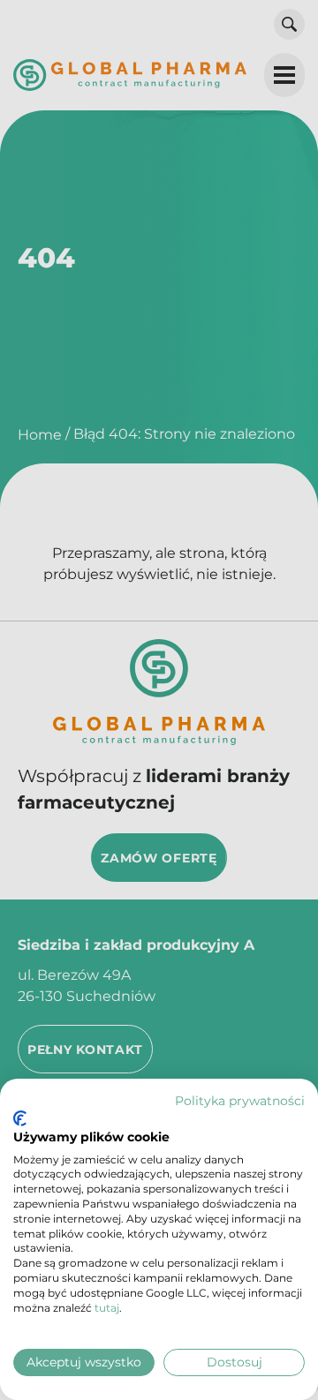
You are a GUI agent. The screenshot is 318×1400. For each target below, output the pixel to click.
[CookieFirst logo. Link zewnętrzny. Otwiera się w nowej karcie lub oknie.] (19, 1118)
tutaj (107, 1307)
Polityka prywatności (240, 1101)
